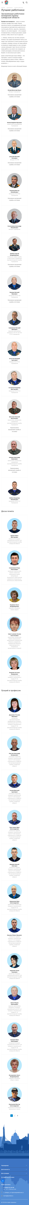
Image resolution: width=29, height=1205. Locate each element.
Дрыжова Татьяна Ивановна (14, 715)
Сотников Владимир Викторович (14, 388)
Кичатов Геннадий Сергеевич (14, 359)
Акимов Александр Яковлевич (14, 458)
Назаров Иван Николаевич (14, 1040)
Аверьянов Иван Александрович (14, 902)
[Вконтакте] (2, 1180)
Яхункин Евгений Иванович (14, 293)
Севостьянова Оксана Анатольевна (14, 634)
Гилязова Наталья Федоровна (14, 673)
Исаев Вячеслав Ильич (14, 90)
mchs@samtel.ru (8, 1196)
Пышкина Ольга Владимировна (14, 605)
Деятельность (5, 1169)
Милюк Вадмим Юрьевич (14, 122)
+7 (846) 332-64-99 (8, 1187)
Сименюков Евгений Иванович (14, 328)
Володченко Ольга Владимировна (14, 1075)
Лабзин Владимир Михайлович (14, 498)
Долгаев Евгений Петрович (14, 157)
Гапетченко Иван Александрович (14, 828)
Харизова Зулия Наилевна (14, 971)
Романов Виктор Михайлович (14, 191)
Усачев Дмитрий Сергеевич (14, 791)
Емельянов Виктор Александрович (14, 1105)
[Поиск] (26, 2)
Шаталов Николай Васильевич (14, 417)
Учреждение (5, 1165)
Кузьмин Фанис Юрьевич (14, 935)
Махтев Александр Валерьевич (14, 754)
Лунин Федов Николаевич (14, 1003)
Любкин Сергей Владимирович (14, 254)
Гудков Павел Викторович (14, 536)
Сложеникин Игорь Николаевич (14, 568)
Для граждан (5, 1173)
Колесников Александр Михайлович (14, 226)
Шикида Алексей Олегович (14, 865)
